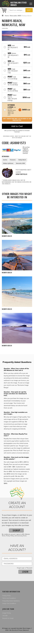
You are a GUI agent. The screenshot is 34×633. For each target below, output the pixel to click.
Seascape (4, 28)
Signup (16, 530)
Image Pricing (6, 613)
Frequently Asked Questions (11, 601)
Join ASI (4, 615)
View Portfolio (21, 174)
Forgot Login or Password (24, 568)
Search (29, 10)
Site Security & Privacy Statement (19, 630)
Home (7, 16)
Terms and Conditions (9, 598)
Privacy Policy (6, 595)
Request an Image (8, 618)
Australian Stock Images (18, 4)
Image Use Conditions (9, 603)
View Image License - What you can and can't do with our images (17, 137)
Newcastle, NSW (15, 16)
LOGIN (25, 571)
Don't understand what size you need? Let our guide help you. (17, 119)
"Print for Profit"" (18, 450)
